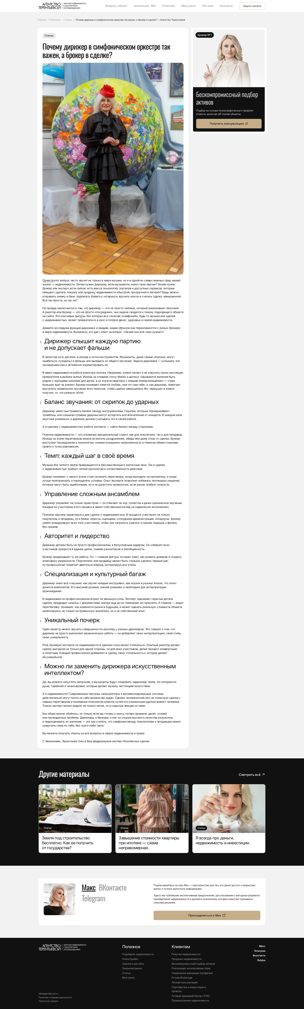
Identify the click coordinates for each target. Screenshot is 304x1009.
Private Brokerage (182, 977)
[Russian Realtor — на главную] (62, 947)
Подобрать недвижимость (138, 954)
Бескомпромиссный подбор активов (193, 963)
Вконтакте (259, 955)
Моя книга (188, 5)
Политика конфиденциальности (55, 997)
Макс (262, 946)
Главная (41, 19)
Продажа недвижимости (187, 958)
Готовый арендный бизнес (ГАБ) (191, 995)
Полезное (168, 5)
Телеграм (259, 950)
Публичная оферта (48, 1001)
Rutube (261, 960)
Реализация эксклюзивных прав (191, 968)
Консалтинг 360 (145, 5)
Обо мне (207, 5)
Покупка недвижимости (186, 954)
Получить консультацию (227, 123)
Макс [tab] (89, 887)
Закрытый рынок (132, 968)
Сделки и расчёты (133, 963)
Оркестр (48, 280)
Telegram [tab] (93, 898)
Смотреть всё (252, 775)
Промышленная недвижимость (190, 1000)
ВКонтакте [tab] (113, 887)
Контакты (226, 5)
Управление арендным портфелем (192, 973)
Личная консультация (185, 982)
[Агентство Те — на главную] (62, 6)
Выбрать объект (116, 5)
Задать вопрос (252, 5)
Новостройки (130, 958)
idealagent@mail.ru (48, 993)
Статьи (68, 19)
